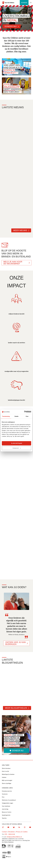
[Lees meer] (16, 123)
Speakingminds (6, 815)
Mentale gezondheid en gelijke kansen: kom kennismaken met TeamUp (15, 695)
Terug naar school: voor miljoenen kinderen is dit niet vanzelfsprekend (14, 217)
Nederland (16, 172)
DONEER (24, 2)
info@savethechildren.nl (14, 837)
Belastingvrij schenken (8, 774)
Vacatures (5, 794)
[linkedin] (19, 827)
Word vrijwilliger (6, 783)
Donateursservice (7, 791)
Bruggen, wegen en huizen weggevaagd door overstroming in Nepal (15, 139)
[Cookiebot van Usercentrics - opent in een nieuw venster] (24, 412)
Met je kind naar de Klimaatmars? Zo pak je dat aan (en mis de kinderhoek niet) (15, 178)
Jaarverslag (5, 809)
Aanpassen (15, 448)
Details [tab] (17, 416)
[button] (31, 2)
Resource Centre (6, 812)
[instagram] (25, 827)
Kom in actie (5, 771)
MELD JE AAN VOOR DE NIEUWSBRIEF (12, 263)
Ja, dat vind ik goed (16, 443)
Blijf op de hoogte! (7, 780)
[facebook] (3, 827)
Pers (3, 797)
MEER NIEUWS (20, 230)
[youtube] (30, 827)
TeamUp (4, 818)
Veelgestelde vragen (7, 803)
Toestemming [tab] (6, 416)
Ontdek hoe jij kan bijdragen (15, 643)
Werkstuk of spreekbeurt (9, 800)
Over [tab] (27, 416)
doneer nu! (11, 26)
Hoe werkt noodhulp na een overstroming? (16, 675)
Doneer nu (17, 750)
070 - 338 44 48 (10, 834)
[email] (8, 827)
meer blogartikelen (16, 708)
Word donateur (6, 768)
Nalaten (4, 777)
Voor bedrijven (6, 806)
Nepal (14, 133)
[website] (14, 827)
